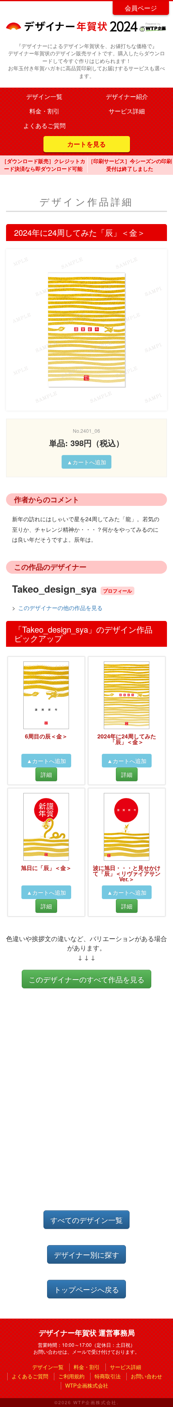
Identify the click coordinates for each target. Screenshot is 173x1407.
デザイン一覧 (44, 96)
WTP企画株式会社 (86, 1385)
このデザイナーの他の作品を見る (60, 608)
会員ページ (141, 8)
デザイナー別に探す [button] (86, 1254)
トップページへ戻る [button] (86, 1289)
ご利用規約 (71, 1376)
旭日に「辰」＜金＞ (46, 867)
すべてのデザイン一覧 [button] (86, 1219)
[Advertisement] (86, 1107)
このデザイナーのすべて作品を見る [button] (86, 979)
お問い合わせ (146, 1376)
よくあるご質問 (44, 125)
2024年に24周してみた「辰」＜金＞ (126, 738)
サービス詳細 (127, 111)
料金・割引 (44, 111)
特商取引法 (108, 1376)
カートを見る (86, 144)
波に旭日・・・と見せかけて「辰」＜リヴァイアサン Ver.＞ (127, 873)
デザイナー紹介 (127, 96)
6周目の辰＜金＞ (46, 736)
